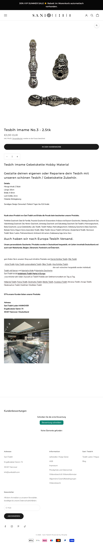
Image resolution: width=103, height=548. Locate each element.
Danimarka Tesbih (35, 282)
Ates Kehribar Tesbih (60, 264)
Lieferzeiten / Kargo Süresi (58, 457)
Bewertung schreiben (51, 422)
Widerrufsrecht (55, 483)
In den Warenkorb (51, 147)
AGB (51, 461)
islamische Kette (28, 270)
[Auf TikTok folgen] (25, 526)
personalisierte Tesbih (33, 264)
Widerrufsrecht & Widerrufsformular (62, 474)
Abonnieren (14, 516)
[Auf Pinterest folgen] (18, 526)
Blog (84, 461)
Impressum (53, 465)
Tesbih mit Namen (11, 270)
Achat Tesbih (10, 264)
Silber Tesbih (47, 264)
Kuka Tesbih (19, 264)
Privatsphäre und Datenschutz (60, 470)
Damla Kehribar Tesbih (58, 259)
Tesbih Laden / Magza (90, 457)
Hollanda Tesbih (10, 282)
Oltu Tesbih (72, 259)
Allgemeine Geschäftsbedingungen (62, 478)
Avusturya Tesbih (60, 282)
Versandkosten (17, 138)
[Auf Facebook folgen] (5, 526)
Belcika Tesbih (48, 282)
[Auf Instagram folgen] (12, 526)
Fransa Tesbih (22, 282)
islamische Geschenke (44, 270)
